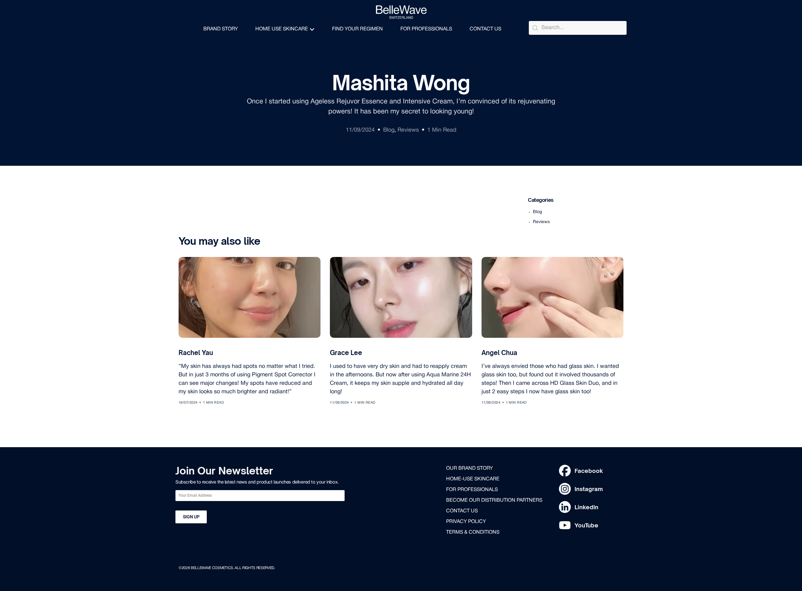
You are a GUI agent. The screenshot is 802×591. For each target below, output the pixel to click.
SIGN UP (191, 516)
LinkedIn (586, 507)
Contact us (462, 511)
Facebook (589, 470)
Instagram (589, 488)
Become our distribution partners (494, 500)
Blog (388, 130)
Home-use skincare (472, 479)
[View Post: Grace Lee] (401, 297)
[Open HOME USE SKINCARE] (312, 29)
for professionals (472, 490)
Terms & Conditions (472, 532)
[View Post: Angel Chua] (552, 297)
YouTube (586, 525)
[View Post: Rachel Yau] (249, 297)
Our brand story (469, 468)
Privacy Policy (466, 522)
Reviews (408, 130)
